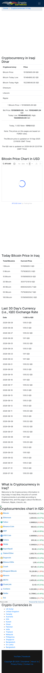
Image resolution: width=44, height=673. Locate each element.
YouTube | (18, 656)
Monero (6, 575)
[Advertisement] (22, 34)
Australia (9, 617)
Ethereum (7, 518)
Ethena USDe (8, 562)
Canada (9, 614)
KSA (7, 619)
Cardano (6, 589)
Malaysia (9, 634)
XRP (5, 531)
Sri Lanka (9, 645)
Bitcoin (6, 513)
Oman (8, 624)
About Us (35, 661)
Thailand (9, 632)
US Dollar (10, 609)
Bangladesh (10, 642)
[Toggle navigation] (39, 3)
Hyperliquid (7, 549)
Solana (6, 540)
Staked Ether (8, 553)
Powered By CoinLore (36, 602)
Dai (4, 598)
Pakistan (9, 627)
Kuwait (8, 622)
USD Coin (7, 535)
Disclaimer (25, 661)
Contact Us (28, 664)
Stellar (5, 593)
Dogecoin (7, 558)
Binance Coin (8, 526)
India (8, 629)
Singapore (10, 639)
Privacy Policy (16, 664)
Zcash (5, 567)
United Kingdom (12, 611)
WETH (5, 580)
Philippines (10, 637)
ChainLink (7, 584)
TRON (5, 544)
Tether (5, 522)
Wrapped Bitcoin (10, 571)
